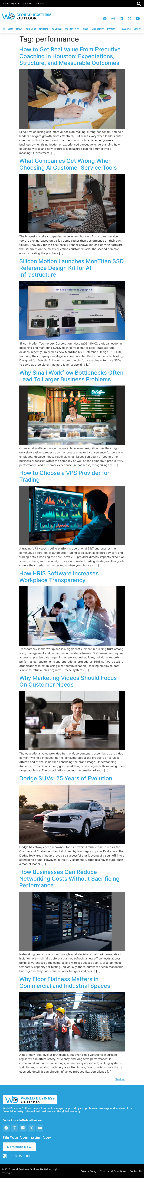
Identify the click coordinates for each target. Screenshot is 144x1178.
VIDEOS (138, 29)
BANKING (57, 29)
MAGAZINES (98, 29)
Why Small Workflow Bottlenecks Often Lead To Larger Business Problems (71, 376)
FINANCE (43, 29)
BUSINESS (31, 29)
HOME (10, 29)
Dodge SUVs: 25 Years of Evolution (65, 778)
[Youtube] (137, 18)
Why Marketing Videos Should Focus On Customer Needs (68, 681)
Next (120, 1079)
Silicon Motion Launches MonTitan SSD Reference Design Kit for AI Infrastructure (71, 268)
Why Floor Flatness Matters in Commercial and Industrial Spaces (64, 982)
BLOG (86, 29)
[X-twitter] (129, 18)
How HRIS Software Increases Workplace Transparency (59, 576)
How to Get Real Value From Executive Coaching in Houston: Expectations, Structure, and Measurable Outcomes (70, 56)
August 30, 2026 (11, 3)
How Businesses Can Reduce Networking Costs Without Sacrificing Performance (69, 879)
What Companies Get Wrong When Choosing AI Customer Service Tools (68, 164)
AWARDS (126, 29)
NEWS (19, 29)
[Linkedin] (121, 18)
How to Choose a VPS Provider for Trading (64, 476)
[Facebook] (104, 18)
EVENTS (111, 29)
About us (27, 3)
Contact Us (40, 3)
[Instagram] (113, 18)
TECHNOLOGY (72, 29)
